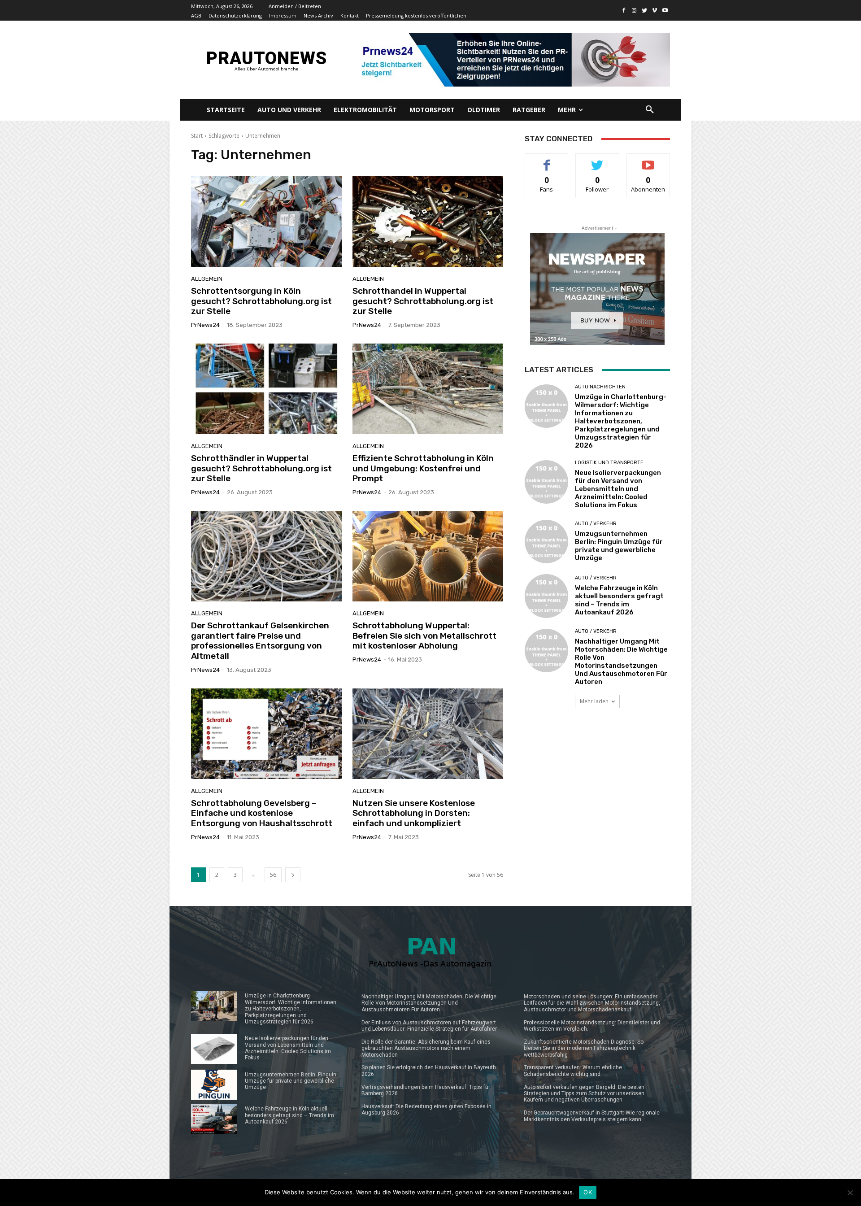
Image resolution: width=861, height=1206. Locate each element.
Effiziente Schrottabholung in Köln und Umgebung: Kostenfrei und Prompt (423, 468)
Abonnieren (648, 160)
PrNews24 (205, 325)
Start (197, 135)
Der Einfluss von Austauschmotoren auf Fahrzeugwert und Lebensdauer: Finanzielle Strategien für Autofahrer (429, 1025)
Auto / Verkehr (596, 523)
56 (273, 875)
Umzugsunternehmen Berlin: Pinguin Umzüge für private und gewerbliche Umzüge (619, 546)
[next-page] (292, 874)
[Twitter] (644, 10)
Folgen (597, 160)
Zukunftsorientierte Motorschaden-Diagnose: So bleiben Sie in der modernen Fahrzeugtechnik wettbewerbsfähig (584, 1048)
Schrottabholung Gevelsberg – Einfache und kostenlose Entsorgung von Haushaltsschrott (261, 813)
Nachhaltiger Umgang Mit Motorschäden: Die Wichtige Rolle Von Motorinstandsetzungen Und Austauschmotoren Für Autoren (621, 661)
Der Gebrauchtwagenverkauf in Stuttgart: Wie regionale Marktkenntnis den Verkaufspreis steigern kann (592, 1116)
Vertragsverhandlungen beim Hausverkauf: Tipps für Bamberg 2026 (425, 1090)
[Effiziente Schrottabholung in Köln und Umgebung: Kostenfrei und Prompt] (427, 389)
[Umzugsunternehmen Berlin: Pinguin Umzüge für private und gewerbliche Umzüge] (546, 541)
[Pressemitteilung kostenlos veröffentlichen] (512, 60)
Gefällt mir (547, 160)
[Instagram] (634, 10)
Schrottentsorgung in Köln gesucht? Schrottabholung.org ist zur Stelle (261, 301)
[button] (650, 110)
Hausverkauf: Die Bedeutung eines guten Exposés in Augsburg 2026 (426, 1109)
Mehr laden (594, 701)
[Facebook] (624, 10)
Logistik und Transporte (609, 462)
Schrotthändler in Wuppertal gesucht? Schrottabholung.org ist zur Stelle (261, 468)
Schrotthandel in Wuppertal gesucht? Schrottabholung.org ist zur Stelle (422, 301)
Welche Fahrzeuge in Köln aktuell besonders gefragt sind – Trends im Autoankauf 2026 (619, 600)
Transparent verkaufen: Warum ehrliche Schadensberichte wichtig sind (573, 1070)
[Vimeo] (654, 10)
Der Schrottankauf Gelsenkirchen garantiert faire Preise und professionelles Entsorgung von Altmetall (260, 640)
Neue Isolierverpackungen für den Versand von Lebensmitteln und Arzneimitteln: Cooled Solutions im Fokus (618, 489)
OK (587, 1192)
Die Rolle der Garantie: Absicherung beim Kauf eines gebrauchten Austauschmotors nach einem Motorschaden (426, 1048)
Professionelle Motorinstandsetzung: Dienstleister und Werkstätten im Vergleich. (592, 1025)
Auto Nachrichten (600, 386)
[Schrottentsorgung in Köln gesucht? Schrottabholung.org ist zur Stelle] (266, 221)
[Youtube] (665, 10)
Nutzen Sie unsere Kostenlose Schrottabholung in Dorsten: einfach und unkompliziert (413, 813)
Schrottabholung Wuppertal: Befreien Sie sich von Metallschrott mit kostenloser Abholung (424, 635)
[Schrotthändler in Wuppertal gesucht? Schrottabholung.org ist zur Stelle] (266, 389)
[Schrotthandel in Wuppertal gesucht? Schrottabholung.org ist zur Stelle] (427, 221)
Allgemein (206, 279)
